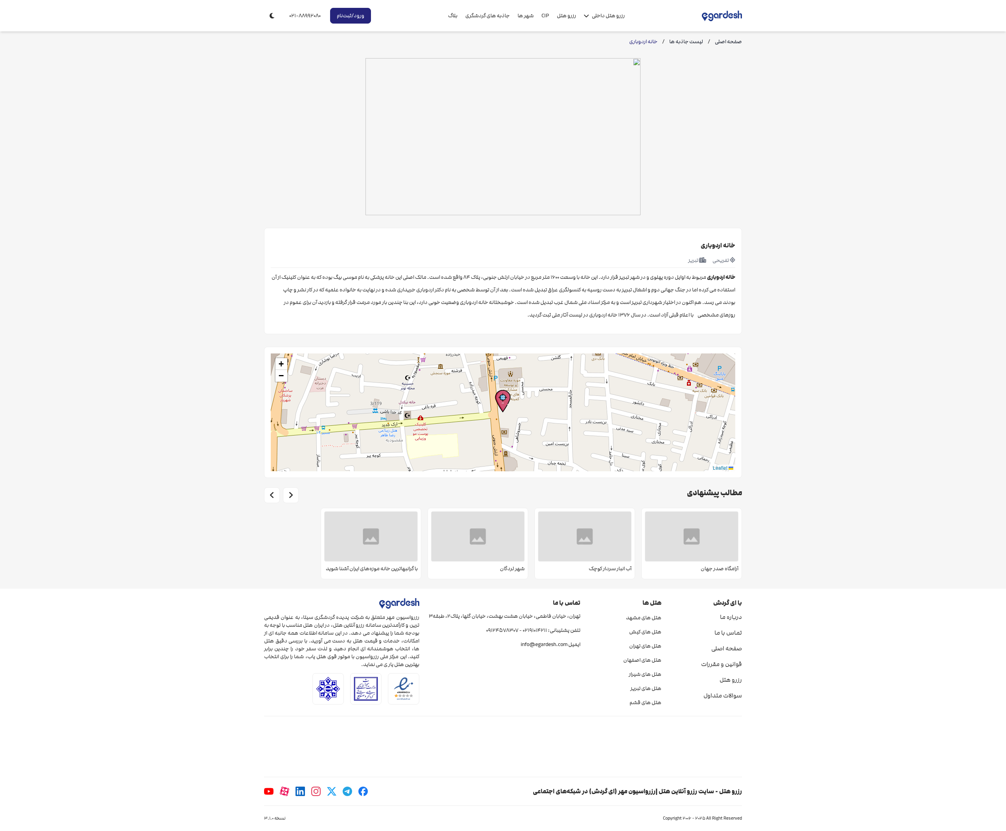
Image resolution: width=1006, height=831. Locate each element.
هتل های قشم (645, 703)
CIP (545, 16)
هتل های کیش (645, 632)
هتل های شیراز (645, 674)
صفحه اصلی (726, 648)
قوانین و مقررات (721, 664)
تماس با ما (728, 632)
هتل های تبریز (645, 688)
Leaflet (721, 467)
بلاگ (452, 16)
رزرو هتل (566, 16)
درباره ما (731, 617)
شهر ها (526, 16)
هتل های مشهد (643, 618)
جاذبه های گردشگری (487, 16)
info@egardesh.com (544, 644)
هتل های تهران (645, 646)
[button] (502, 401)
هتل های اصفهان (642, 660)
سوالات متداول (722, 695)
